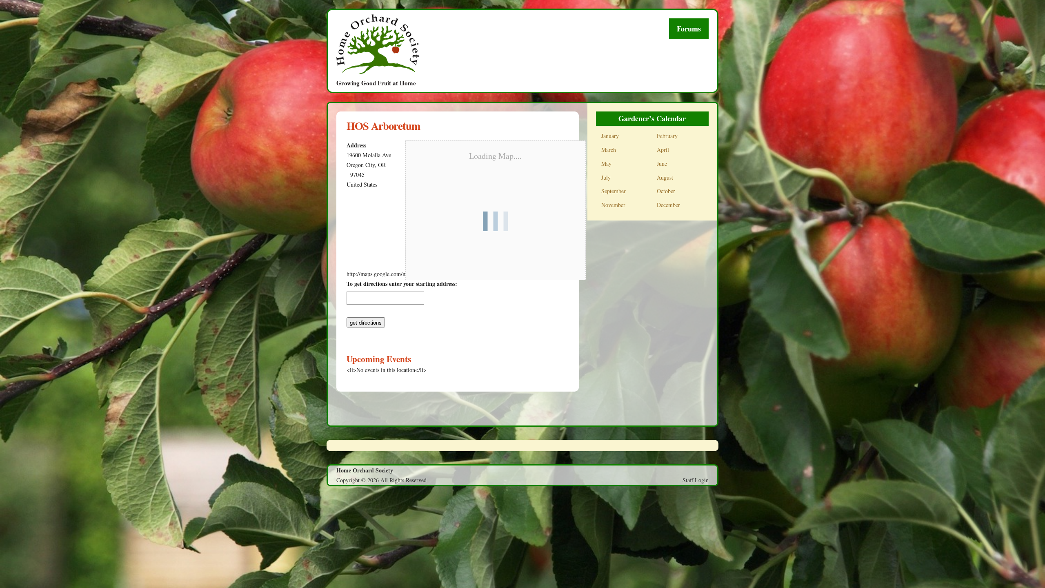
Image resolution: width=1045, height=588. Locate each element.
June (662, 163)
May (606, 163)
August (665, 177)
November (613, 205)
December (668, 205)
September (613, 191)
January (610, 136)
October (666, 191)
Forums (689, 28)
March (608, 150)
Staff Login (696, 480)
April (663, 150)
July (606, 177)
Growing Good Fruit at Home (376, 82)
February (667, 136)
